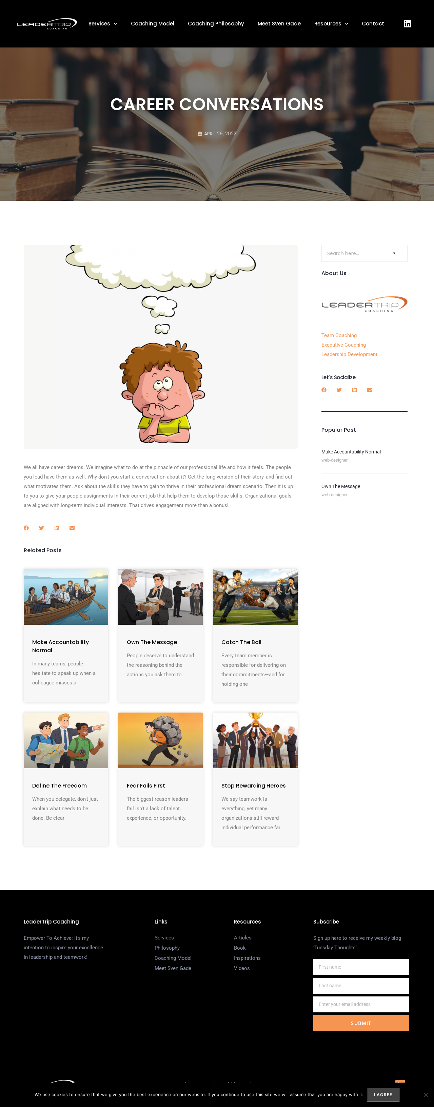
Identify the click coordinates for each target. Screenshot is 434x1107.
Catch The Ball (241, 642)
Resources (327, 23)
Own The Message (152, 642)
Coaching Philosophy (216, 23)
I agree (383, 1094)
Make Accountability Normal (351, 451)
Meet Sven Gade (279, 23)
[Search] (394, 253)
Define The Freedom (59, 786)
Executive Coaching (343, 345)
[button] (26, 528)
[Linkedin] (407, 24)
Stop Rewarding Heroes (253, 786)
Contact (373, 23)
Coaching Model (152, 23)
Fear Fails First (146, 786)
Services (99, 23)
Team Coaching (339, 335)
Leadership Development (349, 354)
